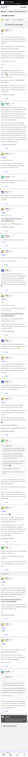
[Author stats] (26, 30)
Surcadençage (19, 19)
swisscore (7, 103)
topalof (7, 19)
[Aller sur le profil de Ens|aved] (2, 672)
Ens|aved (7, 671)
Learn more (3, 2)
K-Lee (6, 440)
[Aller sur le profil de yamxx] (2, 270)
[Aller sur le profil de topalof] (2, 20)
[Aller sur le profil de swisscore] (2, 104)
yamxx (6, 270)
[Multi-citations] (2, 98)
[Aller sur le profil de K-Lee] (2, 441)
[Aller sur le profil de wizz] (2, 192)
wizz (6, 191)
